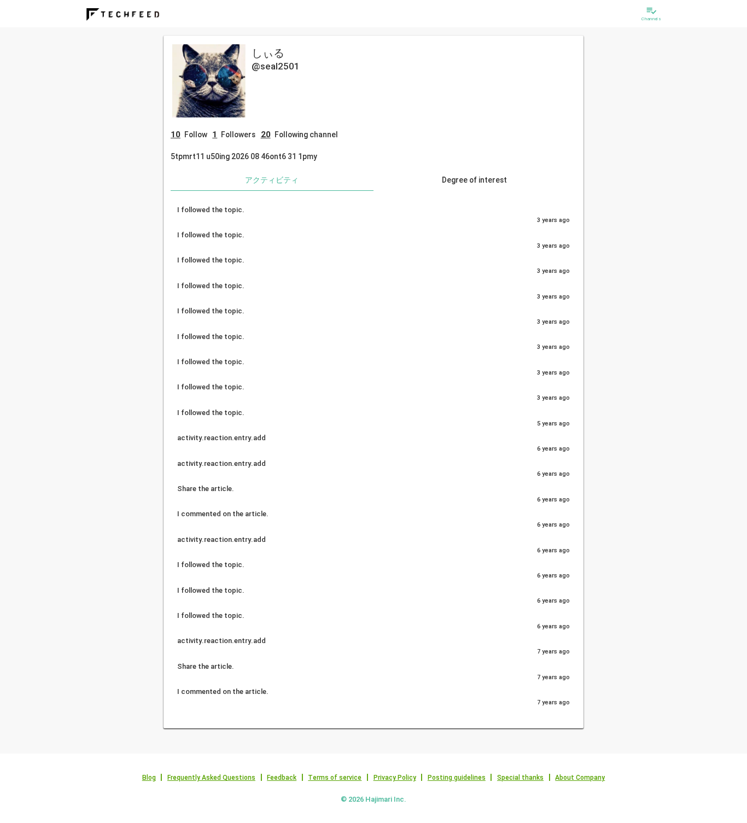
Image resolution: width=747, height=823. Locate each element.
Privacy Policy (395, 777)
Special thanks (520, 777)
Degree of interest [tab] (474, 180)
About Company (580, 777)
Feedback (281, 777)
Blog (149, 777)
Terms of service (334, 777)
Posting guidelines (457, 777)
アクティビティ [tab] (272, 180)
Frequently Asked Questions (211, 777)
